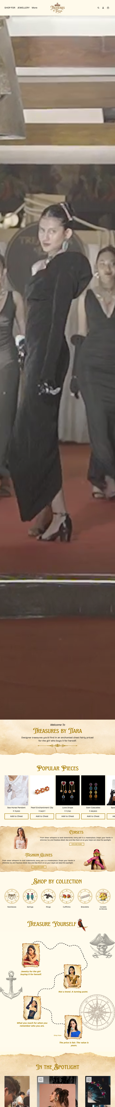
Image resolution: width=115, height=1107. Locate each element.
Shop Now (57, 1035)
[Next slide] (108, 797)
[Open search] (98, 7)
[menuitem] (34, 7)
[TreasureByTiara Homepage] (57, 7)
